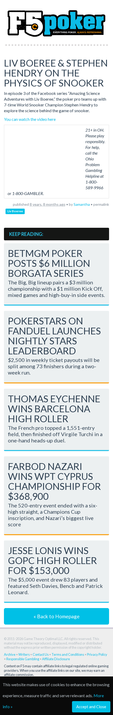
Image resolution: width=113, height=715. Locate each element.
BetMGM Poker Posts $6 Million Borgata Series (49, 263)
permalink (101, 204)
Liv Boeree (15, 211)
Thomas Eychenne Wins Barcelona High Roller (54, 408)
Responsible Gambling (22, 659)
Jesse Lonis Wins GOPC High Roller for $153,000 (52, 560)
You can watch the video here (30, 119)
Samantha (82, 204)
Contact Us (41, 654)
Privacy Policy (97, 654)
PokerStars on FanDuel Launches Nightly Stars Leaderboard (54, 335)
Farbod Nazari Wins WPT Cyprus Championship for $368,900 (54, 481)
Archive (10, 654)
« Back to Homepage (57, 616)
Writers (24, 654)
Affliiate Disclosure (56, 659)
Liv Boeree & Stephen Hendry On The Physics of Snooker (56, 73)
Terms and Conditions (68, 654)
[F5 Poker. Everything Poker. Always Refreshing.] (56, 20)
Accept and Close (91, 706)
